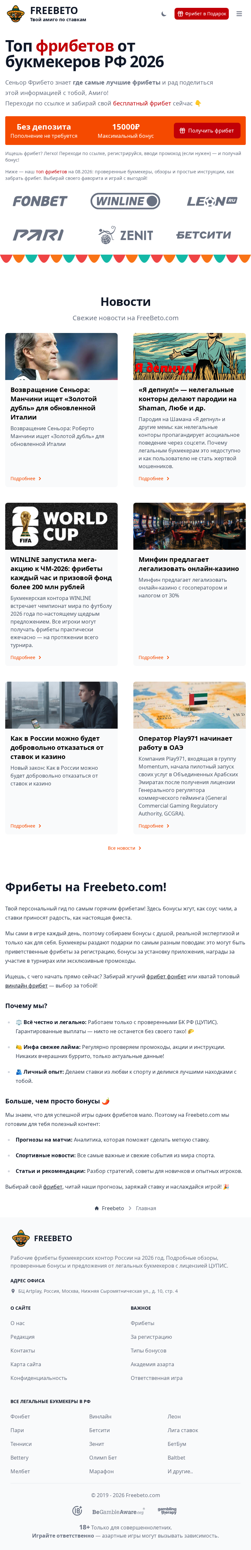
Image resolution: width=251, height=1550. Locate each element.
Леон (174, 1416)
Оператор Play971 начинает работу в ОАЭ (185, 743)
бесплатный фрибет (142, 103)
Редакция (22, 1336)
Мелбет (20, 1471)
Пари (17, 1430)
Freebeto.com (143, 1495)
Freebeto (113, 1208)
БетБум (177, 1443)
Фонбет (20, 1416)
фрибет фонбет (166, 976)
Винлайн (100, 1416)
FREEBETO (54, 10)
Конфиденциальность (38, 1378)
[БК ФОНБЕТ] (40, 201)
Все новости (121, 848)
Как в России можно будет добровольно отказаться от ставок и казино (57, 747)
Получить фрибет (211, 130)
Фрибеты (142, 1323)
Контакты (22, 1350)
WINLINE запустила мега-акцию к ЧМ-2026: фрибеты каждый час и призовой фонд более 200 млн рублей (61, 573)
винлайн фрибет (26, 985)
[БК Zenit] (125, 235)
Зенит (96, 1443)
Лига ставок (183, 1430)
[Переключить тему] (164, 13)
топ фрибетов (51, 171)
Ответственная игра (157, 1378)
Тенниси (21, 1443)
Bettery (19, 1457)
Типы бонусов (148, 1350)
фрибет (52, 1186)
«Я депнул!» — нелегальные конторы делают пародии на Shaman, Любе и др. (188, 398)
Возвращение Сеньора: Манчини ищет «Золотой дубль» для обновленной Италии (53, 403)
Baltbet (176, 1457)
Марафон (101, 1471)
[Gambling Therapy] (167, 1511)
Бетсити (99, 1430)
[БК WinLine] (125, 201)
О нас (17, 1323)
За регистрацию (151, 1336)
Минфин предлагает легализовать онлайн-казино (189, 564)
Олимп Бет (103, 1457)
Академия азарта (152, 1364)
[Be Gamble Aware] (118, 1510)
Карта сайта (25, 1364)
